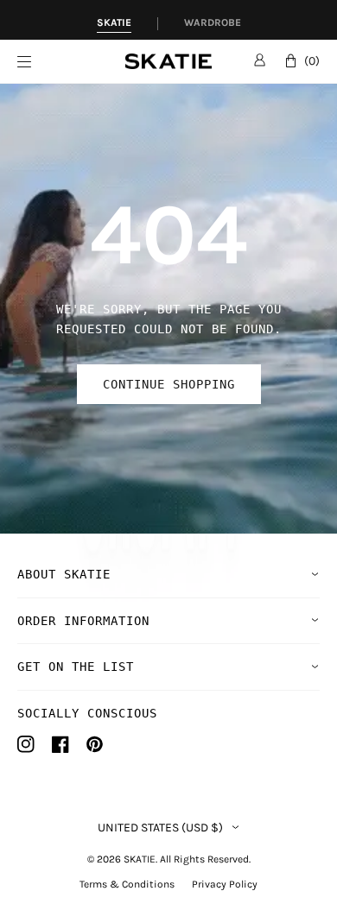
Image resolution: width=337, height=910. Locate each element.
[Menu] (71, 61)
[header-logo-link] (168, 62)
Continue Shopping (169, 384)
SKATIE (140, 859)
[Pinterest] (94, 744)
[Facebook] (60, 744)
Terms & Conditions (127, 884)
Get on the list (75, 666)
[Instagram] (26, 744)
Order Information (83, 621)
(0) (312, 61)
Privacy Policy (225, 884)
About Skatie (64, 574)
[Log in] (259, 59)
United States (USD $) (160, 828)
